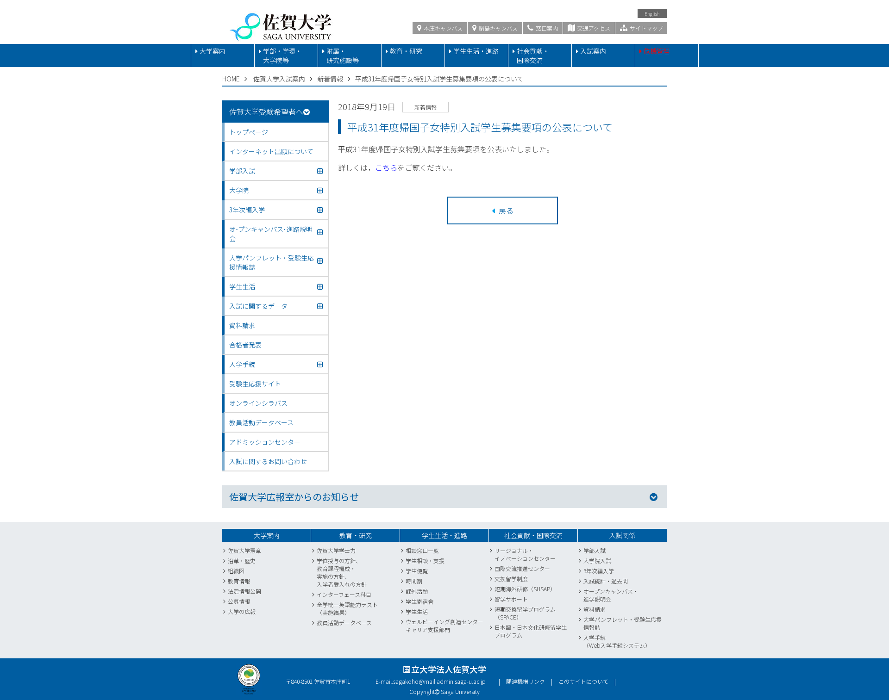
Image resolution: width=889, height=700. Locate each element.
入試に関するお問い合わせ (268, 461)
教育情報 (239, 581)
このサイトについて (583, 681)
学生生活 (417, 611)
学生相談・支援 (425, 560)
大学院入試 (597, 560)
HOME (231, 78)
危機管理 (657, 51)
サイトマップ (645, 28)
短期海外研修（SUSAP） (525, 589)
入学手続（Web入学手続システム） (617, 641)
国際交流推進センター (522, 568)
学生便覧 (417, 571)
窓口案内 (546, 28)
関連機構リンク (525, 681)
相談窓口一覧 (422, 550)
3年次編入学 (598, 571)
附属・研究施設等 (342, 55)
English (652, 13)
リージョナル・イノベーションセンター (525, 554)
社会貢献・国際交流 (533, 55)
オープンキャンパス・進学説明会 (611, 595)
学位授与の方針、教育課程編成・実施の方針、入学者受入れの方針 (342, 572)
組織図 (236, 571)
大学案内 (212, 51)
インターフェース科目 (344, 594)
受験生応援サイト (255, 383)
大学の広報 (242, 611)
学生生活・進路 (476, 51)
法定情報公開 (244, 591)
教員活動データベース (261, 422)
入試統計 (594, 581)
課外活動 (417, 591)
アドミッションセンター (265, 441)
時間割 (414, 581)
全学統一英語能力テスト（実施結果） (347, 608)
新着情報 (330, 78)
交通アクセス (593, 28)
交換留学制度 (511, 578)
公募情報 (239, 601)
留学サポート (511, 599)
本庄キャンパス (442, 28)
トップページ (248, 131)
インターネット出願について (271, 151)
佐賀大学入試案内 (279, 78)
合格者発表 (245, 344)
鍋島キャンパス (497, 28)
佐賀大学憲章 (244, 550)
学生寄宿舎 (419, 601)
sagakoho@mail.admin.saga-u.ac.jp (439, 681)
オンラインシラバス (258, 403)
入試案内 (593, 51)
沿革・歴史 (242, 560)
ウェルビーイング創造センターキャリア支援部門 (444, 625)
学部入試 (594, 550)
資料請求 (242, 325)
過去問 (619, 581)
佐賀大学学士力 (336, 550)
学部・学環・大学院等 (282, 55)
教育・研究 (406, 51)
